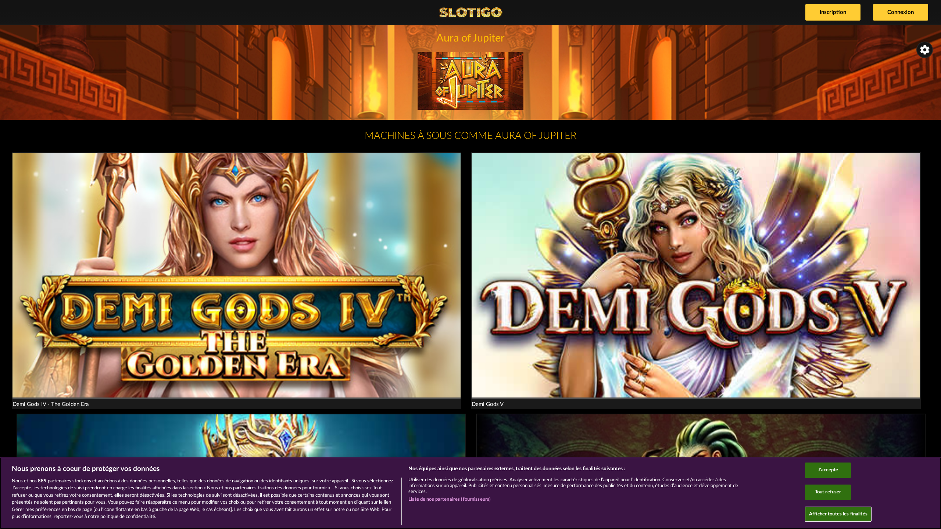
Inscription (833, 12)
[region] (470, 493)
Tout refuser (828, 492)
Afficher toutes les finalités (838, 514)
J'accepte (828, 470)
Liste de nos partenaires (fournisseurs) (449, 499)
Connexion (900, 12)
